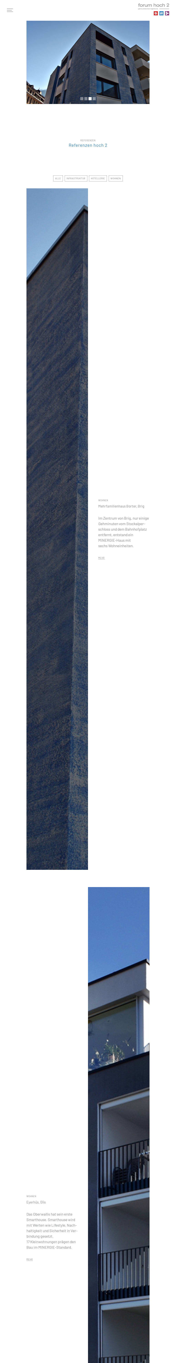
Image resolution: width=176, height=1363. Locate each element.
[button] (11, 10)
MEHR (101, 557)
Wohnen (116, 178)
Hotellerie (98, 178)
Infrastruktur (76, 178)
